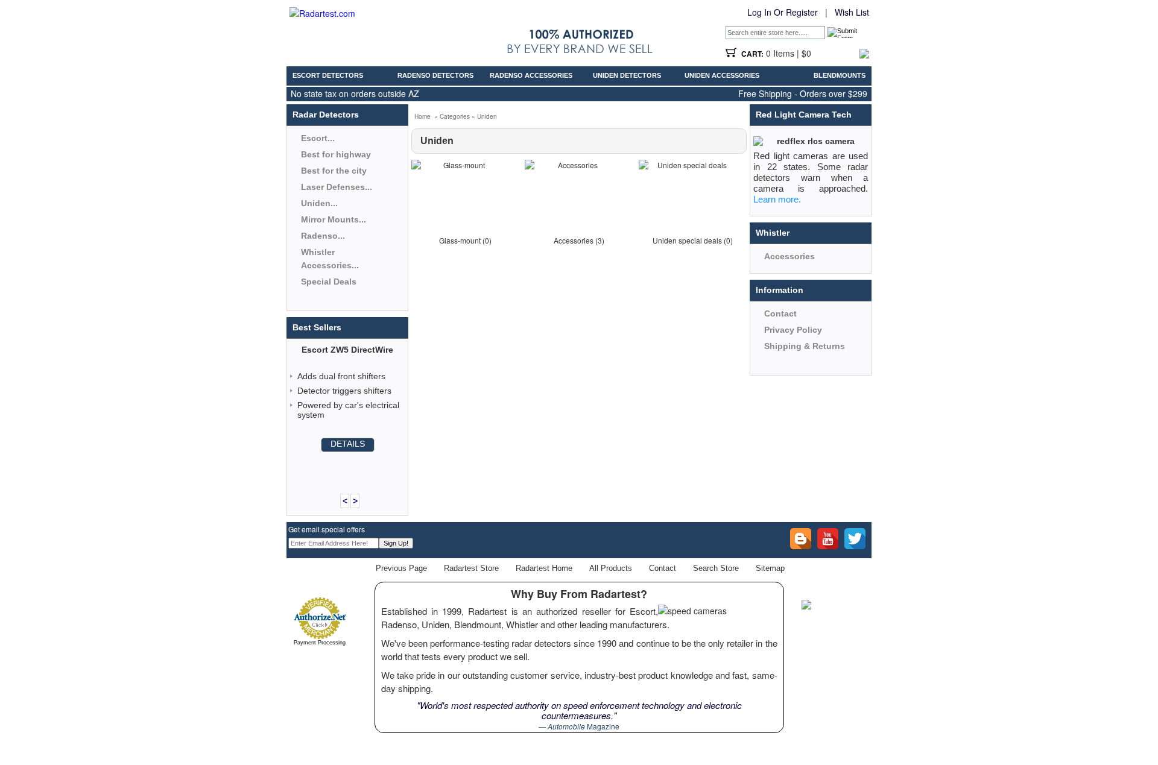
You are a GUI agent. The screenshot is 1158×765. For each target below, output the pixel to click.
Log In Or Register (782, 12)
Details (348, 444)
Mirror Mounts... (333, 219)
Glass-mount (460, 240)
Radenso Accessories (531, 75)
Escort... (318, 138)
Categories (455, 116)
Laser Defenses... (336, 187)
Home (422, 116)
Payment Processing (320, 643)
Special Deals (328, 281)
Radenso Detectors (435, 75)
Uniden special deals (687, 240)
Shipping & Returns (804, 346)
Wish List (852, 12)
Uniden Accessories (722, 75)
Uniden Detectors (627, 75)
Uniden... (319, 203)
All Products (610, 568)
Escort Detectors (328, 75)
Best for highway (336, 154)
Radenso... (323, 236)
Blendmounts (839, 75)
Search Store (716, 568)
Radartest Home (544, 568)
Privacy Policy (793, 330)
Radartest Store (471, 568)
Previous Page (401, 568)
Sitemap (770, 568)
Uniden (487, 116)
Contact (780, 313)
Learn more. (777, 199)
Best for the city (334, 170)
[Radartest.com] (322, 13)
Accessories (573, 240)
